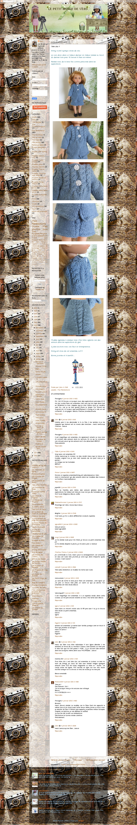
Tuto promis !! (44, 791)
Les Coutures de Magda (38, 477)
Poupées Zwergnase (39, 195)
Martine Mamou (61, 552)
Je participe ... (40, 423)
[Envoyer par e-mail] (76, 387)
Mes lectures (36, 137)
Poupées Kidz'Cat (38, 167)
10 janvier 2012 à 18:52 (69, 435)
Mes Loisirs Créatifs (39, 485)
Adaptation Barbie (40, 396)
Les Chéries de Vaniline (37, 609)
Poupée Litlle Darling (39, 152)
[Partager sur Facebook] (80, 387)
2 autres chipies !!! (41, 378)
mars (38, 354)
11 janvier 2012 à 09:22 (68, 567)
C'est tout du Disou (39, 509)
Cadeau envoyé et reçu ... (41, 433)
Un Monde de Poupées (37, 501)
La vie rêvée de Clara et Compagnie (39, 513)
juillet (38, 342)
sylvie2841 (58, 524)
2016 (36, 314)
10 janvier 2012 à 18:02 (69, 399)
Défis (34, 120)
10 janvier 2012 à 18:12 (68, 420)
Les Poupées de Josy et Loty (39, 571)
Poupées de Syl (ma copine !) (39, 466)
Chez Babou (36, 543)
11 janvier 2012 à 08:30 (69, 524)
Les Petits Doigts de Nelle (39, 579)
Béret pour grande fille (47, 808)
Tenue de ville (40, 437)
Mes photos (36, 142)
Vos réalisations (38, 206)
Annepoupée (36, 601)
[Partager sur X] (79, 387)
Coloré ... (39, 375)
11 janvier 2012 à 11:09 (66, 606)
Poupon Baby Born (39, 147)
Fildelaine (35, 599)
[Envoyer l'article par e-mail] (72, 387)
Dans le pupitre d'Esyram (37, 604)
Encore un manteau (39, 362)
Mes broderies (37, 135)
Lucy (56, 537)
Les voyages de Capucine (37, 537)
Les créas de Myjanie (36, 497)
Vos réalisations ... (41, 383)
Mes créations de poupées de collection (38, 592)
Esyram (57, 623)
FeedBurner (40, 289)
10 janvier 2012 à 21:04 (66, 452)
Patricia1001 (59, 682)
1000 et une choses (39, 559)
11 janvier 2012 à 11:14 (68, 623)
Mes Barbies (36, 122)
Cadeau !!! (39, 444)
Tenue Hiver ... (40, 399)
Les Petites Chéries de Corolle (39, 562)
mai (37, 348)
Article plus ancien (95, 760)
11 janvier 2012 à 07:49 (68, 513)
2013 (36, 322)
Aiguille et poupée (38, 527)
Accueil (78, 760)
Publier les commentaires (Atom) (73, 764)
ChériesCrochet (60, 502)
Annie (57, 472)
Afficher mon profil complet (39, 66)
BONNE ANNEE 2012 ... (41, 448)
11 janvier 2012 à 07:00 (68, 487)
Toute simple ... (41, 415)
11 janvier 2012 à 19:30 (69, 701)
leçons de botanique (39, 211)
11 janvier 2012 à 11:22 (68, 642)
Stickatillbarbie (37, 596)
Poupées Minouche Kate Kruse (39, 174)
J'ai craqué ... (40, 389)
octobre (39, 334)
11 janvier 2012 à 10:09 (71, 578)
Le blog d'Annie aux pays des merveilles (39, 519)
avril (38, 351)
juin (37, 345)
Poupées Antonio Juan (38, 157)
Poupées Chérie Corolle (37, 161)
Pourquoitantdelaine (39, 585)
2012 (36, 325)
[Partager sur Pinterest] (82, 387)
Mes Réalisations (63, 390)
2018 (36, 308)
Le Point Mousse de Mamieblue (39, 524)
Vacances (35, 201)
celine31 (57, 567)
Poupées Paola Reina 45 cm (39, 191)
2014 (36, 320)
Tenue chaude (41, 372)
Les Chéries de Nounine (37, 546)
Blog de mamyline (38, 583)
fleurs (34, 209)
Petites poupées (38, 145)
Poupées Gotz (37, 164)
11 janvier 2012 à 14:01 (70, 659)
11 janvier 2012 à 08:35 (66, 537)
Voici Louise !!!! (41, 412)
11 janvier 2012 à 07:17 (74, 502)
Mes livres (35, 140)
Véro (57, 420)
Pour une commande (46, 773)
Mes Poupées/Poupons (38, 126)
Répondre (58, 414)
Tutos (34, 199)
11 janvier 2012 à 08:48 (75, 552)
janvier (38, 359)
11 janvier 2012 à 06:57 (67, 472)
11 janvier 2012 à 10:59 (71, 593)
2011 (35, 453)
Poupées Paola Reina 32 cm (39, 187)
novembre (40, 331)
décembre (40, 328)
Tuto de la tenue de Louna (39, 427)
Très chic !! (39, 418)
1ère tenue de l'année (41, 440)
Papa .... (38, 369)
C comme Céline (38, 507)
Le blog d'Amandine (39, 550)
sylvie (57, 606)
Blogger (81, 821)
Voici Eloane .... (41, 402)
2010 (36, 456)
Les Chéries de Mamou (37, 556)
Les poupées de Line (39, 534)
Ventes (34, 204)
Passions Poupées (38, 474)
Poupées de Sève (38, 540)
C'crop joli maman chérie (38, 492)
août (38, 339)
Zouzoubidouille (37, 504)
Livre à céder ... (41, 420)
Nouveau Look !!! (41, 392)
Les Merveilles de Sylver (38, 471)
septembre (40, 336)
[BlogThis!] (77, 387)
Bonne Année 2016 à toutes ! (49, 782)
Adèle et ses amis (38, 516)
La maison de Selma (39, 588)
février (38, 356)
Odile (57, 452)
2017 (36, 311)
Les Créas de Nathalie (37, 575)
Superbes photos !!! (45, 799)
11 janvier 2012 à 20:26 (68, 726)
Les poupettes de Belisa (38, 482)
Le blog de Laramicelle (36, 530)
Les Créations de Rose (38, 488)
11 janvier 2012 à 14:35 (71, 682)
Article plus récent (60, 760)
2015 (36, 317)
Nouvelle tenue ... (41, 366)
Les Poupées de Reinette (37, 567)
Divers (34, 117)
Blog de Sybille (37, 552)
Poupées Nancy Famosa (37, 183)
